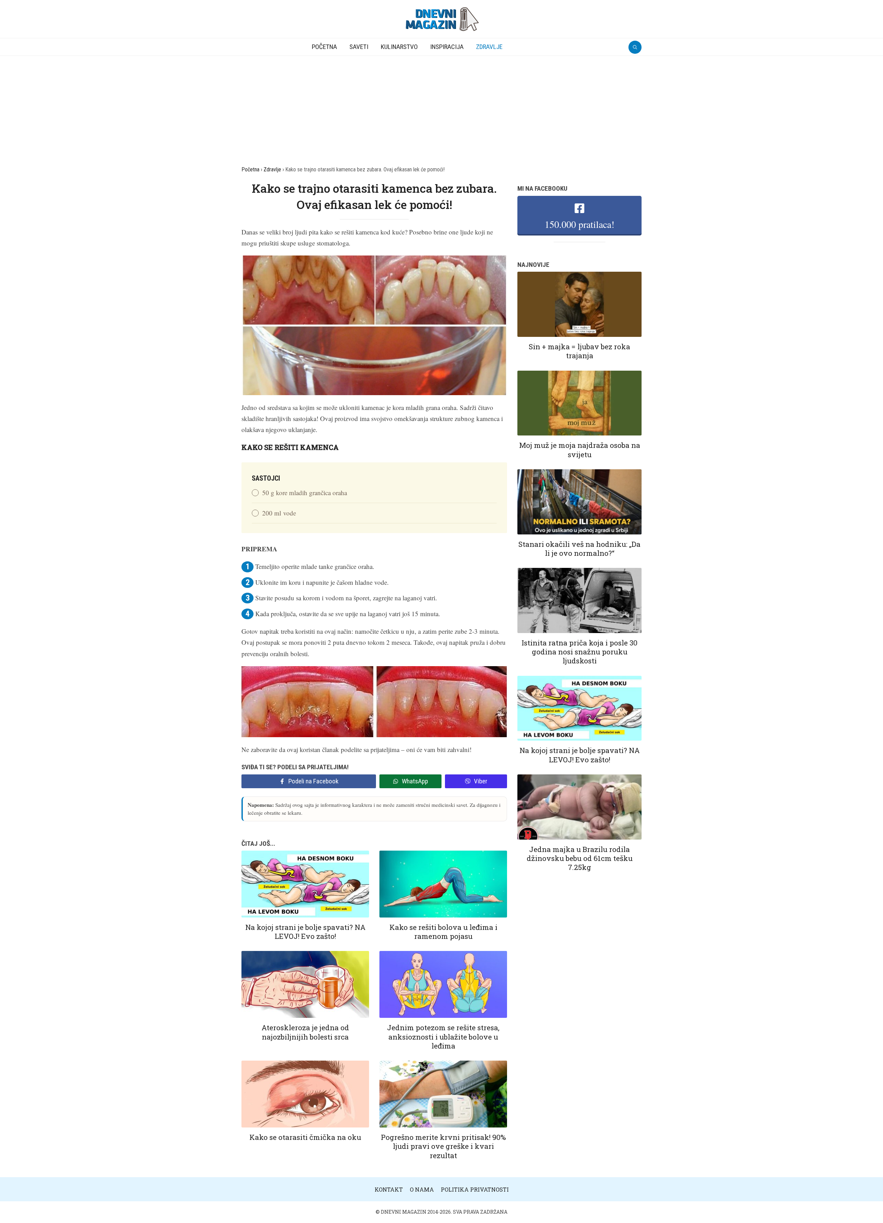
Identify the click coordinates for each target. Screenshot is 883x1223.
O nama (422, 1189)
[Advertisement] (441, 107)
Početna (324, 47)
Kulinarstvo (399, 47)
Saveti (358, 47)
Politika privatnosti (475, 1189)
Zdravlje (489, 47)
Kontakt (389, 1189)
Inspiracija (447, 47)
